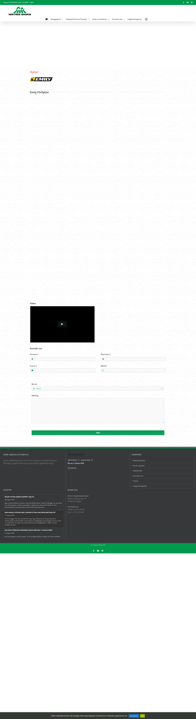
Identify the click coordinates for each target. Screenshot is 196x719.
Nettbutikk (137, 470)
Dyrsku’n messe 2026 (76, 463)
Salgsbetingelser (140, 486)
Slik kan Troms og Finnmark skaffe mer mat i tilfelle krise (28, 530)
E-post (33, 366)
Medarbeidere (139, 460)
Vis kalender (72, 468)
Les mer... (42, 507)
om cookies (134, 716)
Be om (34, 384)
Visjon (135, 481)
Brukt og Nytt (139, 465)
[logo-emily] (41, 78)
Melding (35, 395)
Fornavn (34, 354)
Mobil (104, 366)
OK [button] (142, 716)
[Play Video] (62, 324)
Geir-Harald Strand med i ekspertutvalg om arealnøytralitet (30, 512)
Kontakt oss (138, 476)
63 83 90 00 (13, 2)
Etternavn (106, 354)
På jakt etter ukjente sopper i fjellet (19, 497)
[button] (146, 19)
